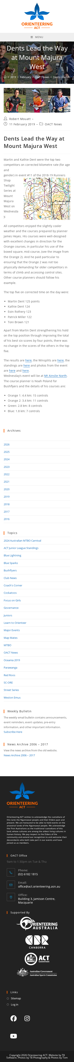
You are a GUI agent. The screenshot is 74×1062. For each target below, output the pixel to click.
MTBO (7, 645)
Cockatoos (10, 593)
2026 (6, 444)
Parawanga (10, 667)
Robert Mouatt (20, 119)
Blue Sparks (11, 563)
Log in (14, 1004)
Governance (11, 608)
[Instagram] (27, 1018)
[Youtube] (13, 1036)
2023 (6, 467)
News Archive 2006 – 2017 (19, 755)
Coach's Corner (13, 585)
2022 (6, 474)
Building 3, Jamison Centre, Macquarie (36, 900)
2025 (6, 452)
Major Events (12, 630)
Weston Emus (12, 697)
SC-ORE (8, 682)
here (28, 360)
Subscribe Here (13, 732)
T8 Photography (39, 1057)
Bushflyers (10, 570)
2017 (6, 511)
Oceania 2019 (12, 660)
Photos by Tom (59, 1057)
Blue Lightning (12, 555)
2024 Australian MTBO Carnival (22, 540)
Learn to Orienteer (15, 623)
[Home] (5, 77)
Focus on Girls (12, 600)
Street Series (11, 690)
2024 (6, 459)
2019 (6, 496)
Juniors (8, 615)
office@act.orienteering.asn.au (39, 886)
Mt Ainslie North (55, 376)
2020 (6, 489)
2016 (6, 519)
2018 (6, 504)
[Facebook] (13, 1018)
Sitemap (16, 998)
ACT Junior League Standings (21, 548)
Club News (10, 578)
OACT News (53, 124)
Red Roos (9, 675)
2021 (6, 481)
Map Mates (10, 638)
